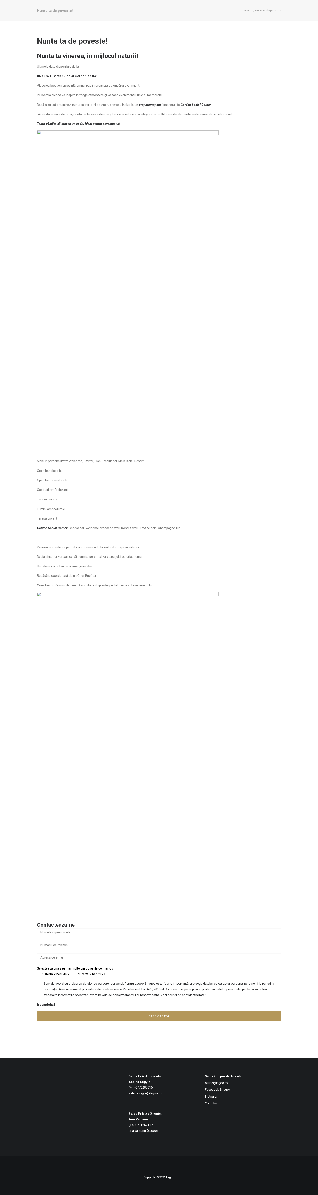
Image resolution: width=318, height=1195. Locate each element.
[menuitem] (97, 14)
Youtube (211, 1103)
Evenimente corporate (138, 14)
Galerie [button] (170, 14)
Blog (261, 14)
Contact (279, 14)
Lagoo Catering (196, 14)
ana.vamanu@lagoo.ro (145, 1131)
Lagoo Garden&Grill (233, 14)
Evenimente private (97, 14)
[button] (295, 14)
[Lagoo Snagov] (52, 14)
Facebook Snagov (217, 1090)
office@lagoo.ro (216, 1083)
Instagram (212, 1096)
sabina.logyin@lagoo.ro (145, 1093)
